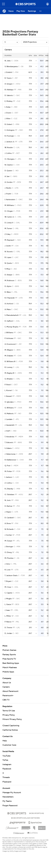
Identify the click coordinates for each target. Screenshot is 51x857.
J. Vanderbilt (9, 425)
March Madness (9, 667)
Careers (6, 687)
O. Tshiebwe (9, 494)
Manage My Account (11, 792)
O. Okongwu (9, 159)
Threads (6, 777)
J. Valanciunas (10, 454)
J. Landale (8, 419)
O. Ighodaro (9, 402)
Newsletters (7, 797)
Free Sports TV (9, 659)
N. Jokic (8, 61)
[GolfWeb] (32, 833)
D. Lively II (9, 223)
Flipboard (6, 782)
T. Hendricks (9, 437)
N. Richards (9, 529)
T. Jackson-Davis (11, 575)
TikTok (5, 760)
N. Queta (8, 263)
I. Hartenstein (10, 199)
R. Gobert (8, 124)
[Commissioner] (28, 827)
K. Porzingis (9, 136)
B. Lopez (8, 257)
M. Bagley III (9, 373)
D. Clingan (9, 211)
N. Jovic (8, 500)
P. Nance (8, 622)
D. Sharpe (8, 275)
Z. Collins (8, 483)
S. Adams (8, 448)
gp (30, 55)
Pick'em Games (9, 650)
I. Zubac (8, 107)
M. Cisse (8, 587)
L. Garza (8, 604)
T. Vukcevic (9, 442)
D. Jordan (8, 633)
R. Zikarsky (9, 489)
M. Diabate (9, 356)
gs (35, 55)
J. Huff (7, 431)
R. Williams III (10, 361)
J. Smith (8, 246)
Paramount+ (7, 695)
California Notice (10, 730)
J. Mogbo (8, 599)
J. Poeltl (8, 194)
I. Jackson (8, 477)
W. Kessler (9, 147)
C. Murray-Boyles (11, 327)
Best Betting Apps (10, 663)
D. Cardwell (9, 518)
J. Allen (7, 119)
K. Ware (8, 292)
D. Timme (8, 628)
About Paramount (10, 691)
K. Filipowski (10, 298)
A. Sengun (9, 84)
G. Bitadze (9, 379)
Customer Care (9, 745)
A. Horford (9, 304)
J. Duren (8, 113)
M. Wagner (9, 350)
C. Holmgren (9, 130)
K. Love (7, 570)
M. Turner (8, 228)
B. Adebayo (9, 90)
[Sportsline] (35, 822)
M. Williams (9, 205)
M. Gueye (8, 541)
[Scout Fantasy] (19, 833)
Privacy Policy (8, 715)
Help (4, 740)
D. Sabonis (9, 95)
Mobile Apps (8, 672)
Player (7, 55)
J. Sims (7, 564)
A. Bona (8, 523)
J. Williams (9, 333)
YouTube (6, 756)
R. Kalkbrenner (10, 460)
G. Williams (9, 408)
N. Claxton (9, 165)
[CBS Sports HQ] (36, 813)
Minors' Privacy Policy (12, 719)
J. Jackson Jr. (9, 142)
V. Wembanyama (11, 66)
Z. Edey (7, 234)
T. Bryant (8, 581)
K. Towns (8, 78)
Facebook (6, 769)
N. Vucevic (9, 252)
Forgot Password (9, 805)
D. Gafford (9, 321)
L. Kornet (8, 390)
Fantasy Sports (9, 654)
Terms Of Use (8, 710)
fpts (40, 55)
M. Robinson (9, 280)
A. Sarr (7, 176)
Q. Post (7, 466)
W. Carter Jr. (9, 217)
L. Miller (8, 616)
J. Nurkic (8, 188)
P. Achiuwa (9, 338)
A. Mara (8, 309)
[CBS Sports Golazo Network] (25, 818)
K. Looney (8, 367)
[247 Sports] (17, 822)
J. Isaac (7, 610)
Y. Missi (7, 269)
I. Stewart (8, 396)
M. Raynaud (9, 240)
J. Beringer (9, 547)
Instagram (6, 764)
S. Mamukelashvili (12, 315)
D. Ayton (8, 286)
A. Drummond (10, 344)
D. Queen (8, 171)
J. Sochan (8, 535)
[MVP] (42, 827)
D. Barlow (8, 506)
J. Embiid (8, 72)
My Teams (7, 801)
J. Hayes (8, 512)
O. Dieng (8, 552)
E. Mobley (8, 101)
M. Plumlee (9, 558)
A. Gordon (9, 182)
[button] (3, 4)
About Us (6, 682)
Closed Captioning (10, 725)
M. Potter (8, 471)
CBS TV (6, 700)
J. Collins (8, 153)
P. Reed (8, 385)
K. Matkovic (9, 414)
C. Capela (8, 593)
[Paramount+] (12, 827)
